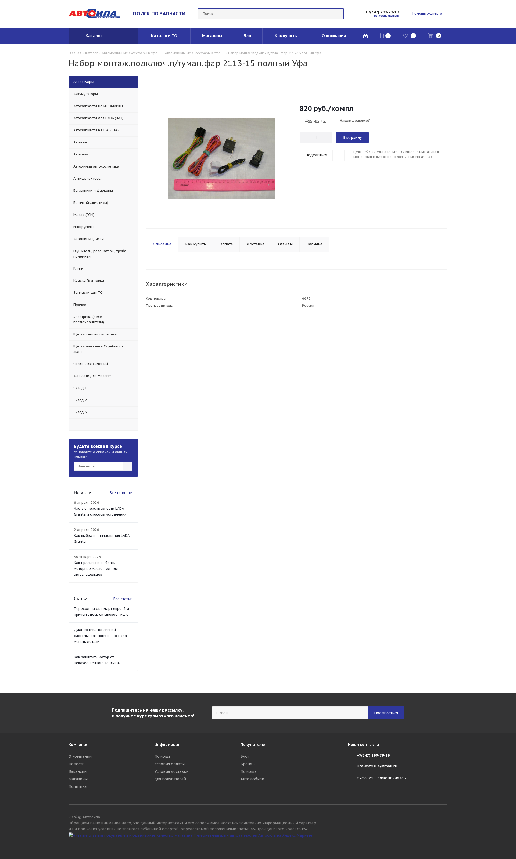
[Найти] (337, 13)
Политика (78, 786)
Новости (76, 764)
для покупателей (170, 779)
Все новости (120, 492)
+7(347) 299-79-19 (382, 12)
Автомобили (252, 779)
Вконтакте (443, 845)
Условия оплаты (170, 764)
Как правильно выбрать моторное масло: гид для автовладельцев (96, 568)
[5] (322, 88)
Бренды (248, 764)
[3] (312, 88)
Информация (167, 744)
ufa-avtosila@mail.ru (377, 766)
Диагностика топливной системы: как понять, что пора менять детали (100, 636)
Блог (245, 756)
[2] (307, 88)
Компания (78, 744)
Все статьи (122, 598)
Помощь (163, 756)
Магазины (78, 779)
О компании (80, 756)
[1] (302, 88)
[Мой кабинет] (366, 36)
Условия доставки (171, 771)
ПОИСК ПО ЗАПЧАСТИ (159, 13)
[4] (317, 88)
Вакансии (78, 771)
